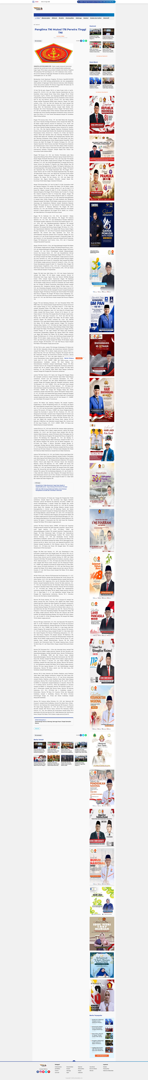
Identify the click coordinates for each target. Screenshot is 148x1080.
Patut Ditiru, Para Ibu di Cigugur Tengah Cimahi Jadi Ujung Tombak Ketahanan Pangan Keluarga (97, 1035)
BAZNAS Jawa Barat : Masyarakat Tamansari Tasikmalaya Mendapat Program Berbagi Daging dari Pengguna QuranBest (108, 86)
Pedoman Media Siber (108, 1070)
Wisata (79, 1070)
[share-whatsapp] (86, 41)
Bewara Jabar (46, 18)
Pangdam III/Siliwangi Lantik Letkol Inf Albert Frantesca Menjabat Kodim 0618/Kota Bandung (95, 73)
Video (38, 18)
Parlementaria (58, 1066)
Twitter (47, 1073)
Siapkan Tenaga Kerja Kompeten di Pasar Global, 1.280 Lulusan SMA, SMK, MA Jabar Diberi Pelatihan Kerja (108, 73)
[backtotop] (74, 1061)
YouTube (50, 1073)
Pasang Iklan (106, 1068)
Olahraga (79, 18)
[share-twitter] (83, 41)
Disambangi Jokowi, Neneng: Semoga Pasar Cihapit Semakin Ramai (53, 722)
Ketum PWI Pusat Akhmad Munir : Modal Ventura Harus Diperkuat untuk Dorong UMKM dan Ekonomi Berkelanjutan (108, 50)
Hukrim (62, 18)
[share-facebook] (81, 41)
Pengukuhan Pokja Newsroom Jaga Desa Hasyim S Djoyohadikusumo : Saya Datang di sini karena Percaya (95, 37)
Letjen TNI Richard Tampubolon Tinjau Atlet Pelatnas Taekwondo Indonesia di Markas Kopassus (95, 50)
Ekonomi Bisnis (93, 1068)
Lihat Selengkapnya (101, 1055)
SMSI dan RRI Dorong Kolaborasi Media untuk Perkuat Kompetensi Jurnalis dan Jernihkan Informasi (108, 37)
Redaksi (105, 1066)
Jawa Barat (94, 62)
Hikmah (55, 18)
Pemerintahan (69, 1066)
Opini (67, 1072)
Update (79, 358)
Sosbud (86, 18)
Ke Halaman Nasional (102, 56)
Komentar (38, 41)
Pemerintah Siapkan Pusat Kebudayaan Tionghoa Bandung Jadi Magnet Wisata (97, 1028)
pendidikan (57, 1068)
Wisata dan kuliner (96, 18)
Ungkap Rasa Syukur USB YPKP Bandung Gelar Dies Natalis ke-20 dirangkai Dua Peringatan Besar (97, 1)
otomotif (106, 18)
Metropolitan (70, 18)
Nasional (37, 728)
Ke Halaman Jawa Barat (101, 92)
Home (36, 1)
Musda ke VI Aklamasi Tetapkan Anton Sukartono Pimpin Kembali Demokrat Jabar (95, 86)
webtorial (80, 1072)
